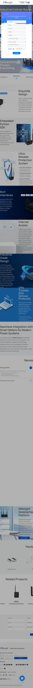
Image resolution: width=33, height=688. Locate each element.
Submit (17, 53)
